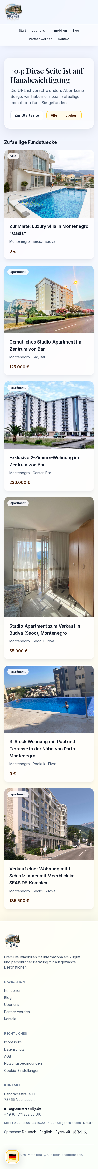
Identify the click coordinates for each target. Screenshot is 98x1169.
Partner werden (40, 39)
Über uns (38, 30)
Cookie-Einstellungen (21, 1070)
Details (88, 1123)
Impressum (13, 1042)
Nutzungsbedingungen (23, 1063)
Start (22, 30)
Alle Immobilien (64, 115)
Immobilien (59, 30)
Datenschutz (14, 1049)
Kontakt (63, 39)
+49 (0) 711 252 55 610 (22, 1114)
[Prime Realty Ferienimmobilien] (47, 12)
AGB (7, 1056)
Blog (75, 30)
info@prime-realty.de (22, 1108)
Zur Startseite (27, 115)
